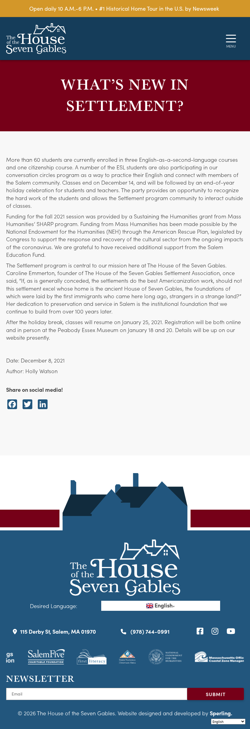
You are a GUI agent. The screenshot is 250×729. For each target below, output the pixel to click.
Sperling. (221, 713)
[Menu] (231, 38)
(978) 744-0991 (149, 631)
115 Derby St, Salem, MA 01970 (58, 631)
